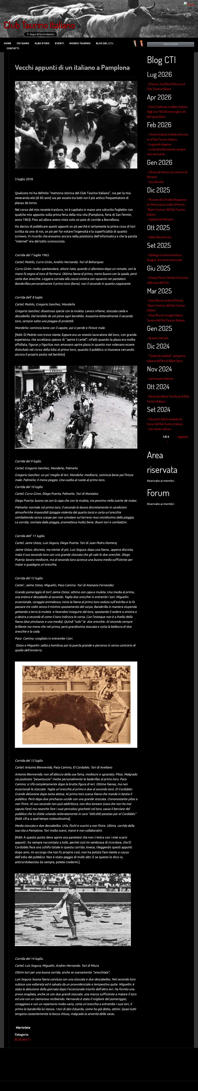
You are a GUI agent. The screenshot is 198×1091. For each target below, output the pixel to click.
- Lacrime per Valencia (160, 378)
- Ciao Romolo (155, 182)
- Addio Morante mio (159, 237)
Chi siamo (23, 43)
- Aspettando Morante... (161, 219)
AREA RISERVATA (171, 44)
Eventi (59, 43)
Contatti (13, 48)
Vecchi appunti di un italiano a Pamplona (72, 67)
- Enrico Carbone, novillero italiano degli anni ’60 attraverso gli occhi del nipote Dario (167, 112)
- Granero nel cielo (157, 338)
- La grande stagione (159, 144)
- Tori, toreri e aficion (159, 429)
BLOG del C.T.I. (105, 43)
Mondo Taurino (79, 43)
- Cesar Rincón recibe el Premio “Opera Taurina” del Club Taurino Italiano (166, 305)
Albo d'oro (42, 43)
